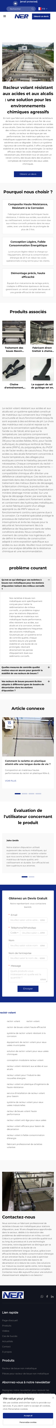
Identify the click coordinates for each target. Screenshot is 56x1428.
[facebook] (47, 1296)
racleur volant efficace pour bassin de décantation (25, 1128)
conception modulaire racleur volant (25, 1060)
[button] (18, 793)
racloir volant (13, 1021)
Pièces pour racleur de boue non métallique (25, 1373)
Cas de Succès (9, 1336)
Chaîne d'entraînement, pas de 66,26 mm (14, 386)
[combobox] (14, 932)
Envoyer (28, 988)
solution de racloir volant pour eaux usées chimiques (28, 1053)
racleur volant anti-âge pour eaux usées (26, 1120)
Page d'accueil (10, 1320)
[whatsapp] (42, 1296)
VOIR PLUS (10, 780)
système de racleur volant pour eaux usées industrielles (25, 1104)
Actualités (7, 1341)
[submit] (32, 9)
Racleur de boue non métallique (19, 1368)
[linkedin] (52, 1296)
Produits (6, 1325)
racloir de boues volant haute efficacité (26, 1027)
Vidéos (5, 1330)
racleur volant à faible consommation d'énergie (26, 1137)
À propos (7, 1351)
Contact (6, 1346)
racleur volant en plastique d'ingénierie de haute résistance (28, 1086)
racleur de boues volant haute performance (22, 1113)
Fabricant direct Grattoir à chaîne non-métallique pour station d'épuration (42, 349)
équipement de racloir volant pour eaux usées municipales (26, 1044)
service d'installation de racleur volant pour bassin (26, 1095)
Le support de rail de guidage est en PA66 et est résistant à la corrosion (42, 386)
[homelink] (21, 16)
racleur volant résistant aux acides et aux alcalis (27, 1068)
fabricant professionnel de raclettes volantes (24, 1146)
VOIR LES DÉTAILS (14, 332)
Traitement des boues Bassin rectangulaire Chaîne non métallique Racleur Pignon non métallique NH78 (14, 349)
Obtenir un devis (41, 16)
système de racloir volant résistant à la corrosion (26, 1035)
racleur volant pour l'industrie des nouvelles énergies (23, 1077)
